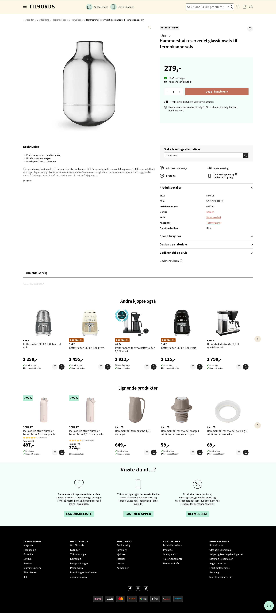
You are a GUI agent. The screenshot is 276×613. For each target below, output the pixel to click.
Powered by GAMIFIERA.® (33, 284)
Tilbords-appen (78, 554)
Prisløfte (171, 175)
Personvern (76, 567)
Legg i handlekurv (217, 91)
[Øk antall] (179, 91)
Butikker (75, 549)
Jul (25, 577)
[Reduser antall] (167, 91)
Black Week (30, 572)
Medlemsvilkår (171, 563)
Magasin (28, 545)
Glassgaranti (170, 554)
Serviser (28, 563)
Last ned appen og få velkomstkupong (225, 176)
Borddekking (43, 19)
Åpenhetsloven (78, 577)
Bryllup (28, 558)
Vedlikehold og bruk (173, 253)
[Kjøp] (62, 367)
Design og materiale (173, 244)
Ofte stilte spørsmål (220, 549)
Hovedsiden (28, 19)
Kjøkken (121, 554)
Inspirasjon (30, 549)
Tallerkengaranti (172, 558)
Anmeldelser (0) (36, 273)
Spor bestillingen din (220, 577)
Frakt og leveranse (219, 567)
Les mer (27, 180)
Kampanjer (123, 567)
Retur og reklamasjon (221, 558)
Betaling (214, 572)
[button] (250, 29)
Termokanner (77, 19)
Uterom (121, 563)
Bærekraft (75, 558)
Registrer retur (217, 563)
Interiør (121, 558)
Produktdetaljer (170, 187)
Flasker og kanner (60, 19)
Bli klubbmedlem (172, 545)
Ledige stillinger (79, 563)
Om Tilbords (77, 545)
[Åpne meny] (25, 7)
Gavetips (28, 554)
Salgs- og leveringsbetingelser (226, 554)
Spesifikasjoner (170, 236)
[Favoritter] (55, 367)
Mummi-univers (32, 567)
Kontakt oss (216, 545)
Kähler (165, 36)
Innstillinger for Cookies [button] (83, 572)
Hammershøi (213, 217)
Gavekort (122, 549)
